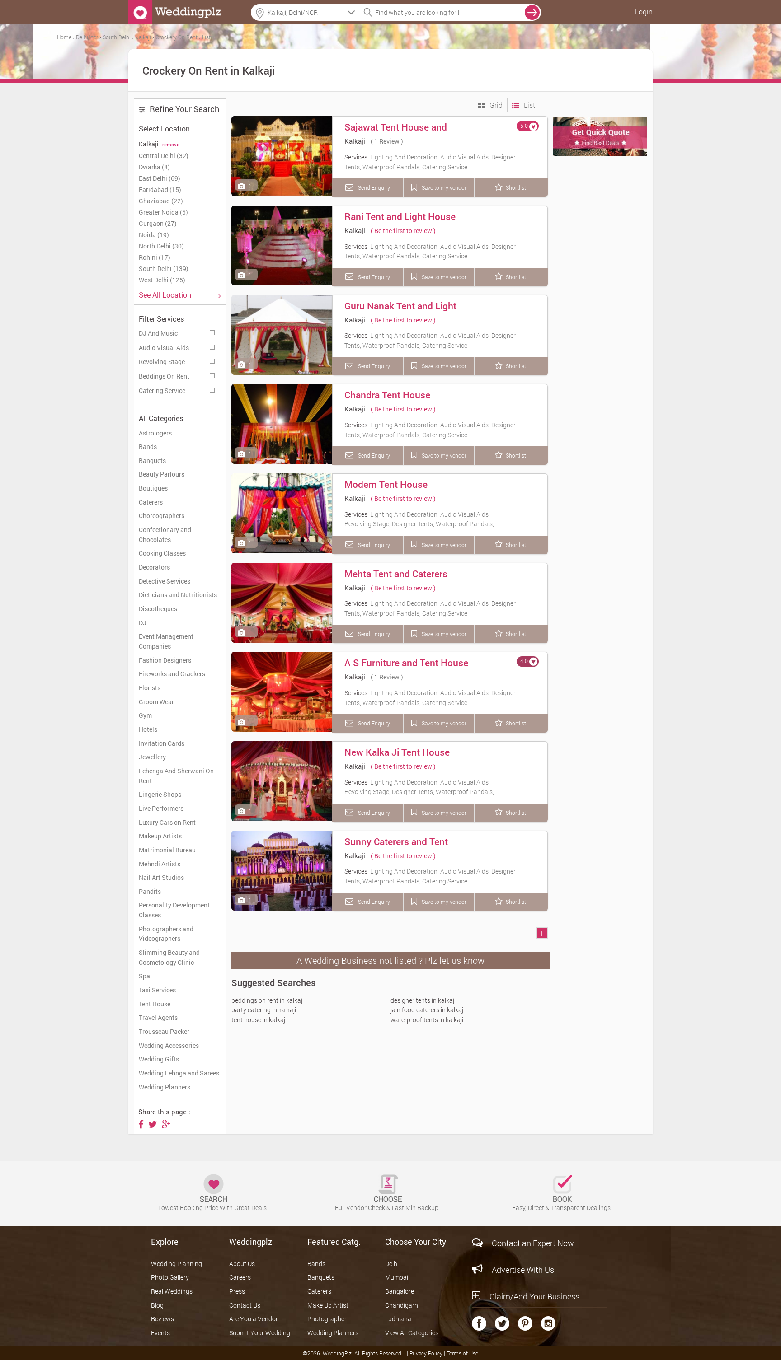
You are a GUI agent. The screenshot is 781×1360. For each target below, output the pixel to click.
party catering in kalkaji (263, 1009)
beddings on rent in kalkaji (267, 1000)
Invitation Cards (161, 743)
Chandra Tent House (387, 394)
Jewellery (152, 756)
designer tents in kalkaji (423, 1000)
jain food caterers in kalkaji (427, 1009)
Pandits (150, 891)
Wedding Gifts (159, 1059)
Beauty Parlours (161, 474)
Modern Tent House (386, 484)
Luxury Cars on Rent (167, 822)
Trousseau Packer (164, 1031)
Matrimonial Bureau (167, 850)
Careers (240, 1277)
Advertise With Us (523, 1269)
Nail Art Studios (161, 877)
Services (213, 331)
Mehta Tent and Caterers (395, 573)
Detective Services (164, 581)
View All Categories (411, 1332)
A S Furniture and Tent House (406, 662)
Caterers (151, 502)
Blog (157, 1305)
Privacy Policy (426, 1353)
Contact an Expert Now (533, 1243)
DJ (142, 622)
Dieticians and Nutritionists (178, 594)
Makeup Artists (160, 836)
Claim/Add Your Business (534, 1296)
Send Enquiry (373, 187)
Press (237, 1291)
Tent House (154, 1004)
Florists (149, 687)
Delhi (392, 1263)
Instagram (548, 1323)
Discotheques (158, 608)
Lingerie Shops (160, 794)
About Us (242, 1263)
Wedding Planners (164, 1087)
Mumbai (396, 1277)
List (528, 105)
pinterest (525, 1323)
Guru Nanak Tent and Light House (400, 312)
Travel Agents (158, 1017)
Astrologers (155, 433)
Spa (144, 976)
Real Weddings (172, 1291)
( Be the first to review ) (403, 230)
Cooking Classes (162, 553)
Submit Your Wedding (259, 1332)
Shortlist (516, 187)
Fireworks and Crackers (172, 673)
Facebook (479, 1323)
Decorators (154, 567)
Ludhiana (398, 1318)
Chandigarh (401, 1305)
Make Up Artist (327, 1305)
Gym (145, 715)
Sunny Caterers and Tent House (396, 847)
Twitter (502, 1323)
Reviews (162, 1318)
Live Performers (161, 808)
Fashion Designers (165, 660)
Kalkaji (354, 140)
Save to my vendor (443, 187)
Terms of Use (462, 1353)
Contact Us (244, 1305)
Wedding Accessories (169, 1045)
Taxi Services (157, 990)
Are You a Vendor (253, 1318)
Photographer (327, 1318)
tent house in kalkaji (259, 1019)
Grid (495, 105)
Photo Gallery (170, 1277)
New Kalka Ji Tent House (397, 752)
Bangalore (399, 1291)
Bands (148, 446)
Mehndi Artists (159, 864)
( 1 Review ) (387, 141)
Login (644, 11)
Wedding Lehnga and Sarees (179, 1073)
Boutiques (153, 488)
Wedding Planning (176, 1263)
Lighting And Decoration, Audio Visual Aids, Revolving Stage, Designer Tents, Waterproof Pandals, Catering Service (419, 524)
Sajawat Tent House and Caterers (395, 133)
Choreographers (161, 515)
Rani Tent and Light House (400, 216)
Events (160, 1332)
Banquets (152, 460)
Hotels (148, 729)
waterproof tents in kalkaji (426, 1019)
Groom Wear (156, 701)
